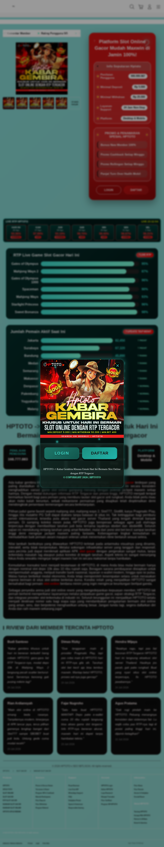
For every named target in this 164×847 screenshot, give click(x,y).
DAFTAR (100, 453)
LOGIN (62, 453)
